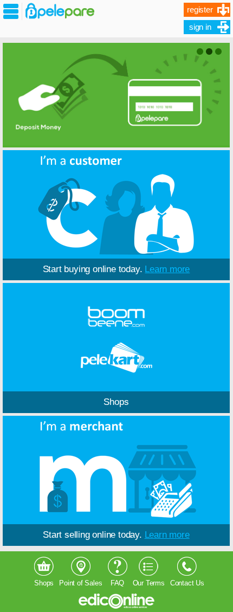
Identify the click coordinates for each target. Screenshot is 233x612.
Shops (115, 402)
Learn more (167, 269)
